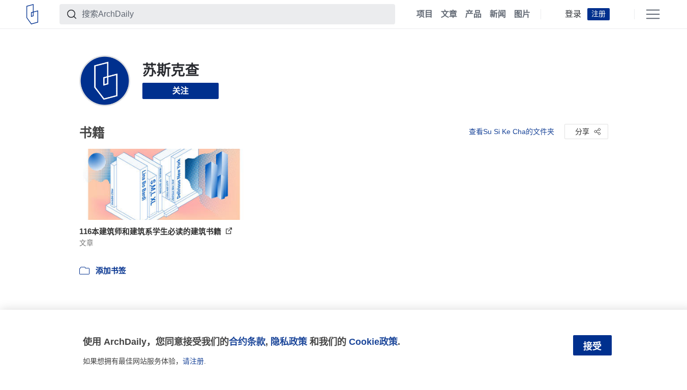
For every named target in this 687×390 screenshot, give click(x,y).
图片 (522, 14)
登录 (573, 14)
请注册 (193, 361)
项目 (424, 14)
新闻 (498, 14)
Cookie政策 (373, 341)
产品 (473, 14)
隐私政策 (289, 341)
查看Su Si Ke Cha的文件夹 (511, 131)
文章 (449, 14)
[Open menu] (653, 14)
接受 (592, 346)
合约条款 (247, 341)
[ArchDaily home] (32, 14)
